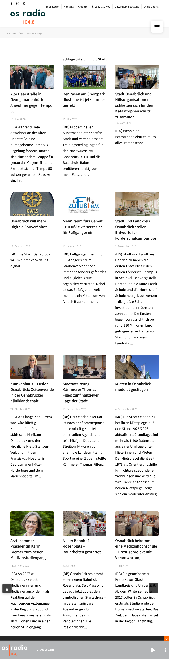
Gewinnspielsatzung (127, 7)
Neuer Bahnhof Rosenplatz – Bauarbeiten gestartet (82, 546)
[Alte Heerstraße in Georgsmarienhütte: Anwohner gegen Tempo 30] (32, 77)
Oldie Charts (151, 7)
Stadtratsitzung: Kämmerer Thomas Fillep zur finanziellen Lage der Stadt (81, 392)
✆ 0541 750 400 (101, 7)
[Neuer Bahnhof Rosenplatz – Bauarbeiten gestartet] (84, 523)
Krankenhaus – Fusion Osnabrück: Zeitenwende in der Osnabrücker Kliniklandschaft (32, 392)
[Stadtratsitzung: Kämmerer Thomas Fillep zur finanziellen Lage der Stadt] (84, 367)
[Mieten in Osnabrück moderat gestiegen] (137, 367)
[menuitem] (52, 6)
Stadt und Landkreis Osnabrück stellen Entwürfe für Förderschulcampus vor (135, 229)
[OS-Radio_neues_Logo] (27, 17)
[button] (153, 650)
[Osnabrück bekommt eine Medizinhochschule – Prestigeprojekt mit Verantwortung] (137, 523)
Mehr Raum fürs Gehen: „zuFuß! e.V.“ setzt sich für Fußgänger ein (83, 226)
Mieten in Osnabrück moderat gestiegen (133, 387)
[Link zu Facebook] (11, 3)
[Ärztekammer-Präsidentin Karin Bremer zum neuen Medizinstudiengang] (32, 523)
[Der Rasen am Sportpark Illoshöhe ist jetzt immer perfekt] (84, 77)
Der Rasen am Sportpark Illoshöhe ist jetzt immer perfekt (84, 99)
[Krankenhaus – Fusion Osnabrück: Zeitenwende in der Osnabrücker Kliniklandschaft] (32, 367)
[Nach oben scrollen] (153, 588)
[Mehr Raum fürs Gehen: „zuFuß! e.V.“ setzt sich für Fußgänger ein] (84, 204)
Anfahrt (82, 7)
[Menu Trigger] (157, 27)
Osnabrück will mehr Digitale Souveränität (28, 224)
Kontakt (69, 7)
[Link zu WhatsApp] (24, 3)
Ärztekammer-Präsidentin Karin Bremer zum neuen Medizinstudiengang (28, 549)
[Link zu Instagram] (18, 3)
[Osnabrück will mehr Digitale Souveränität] (32, 204)
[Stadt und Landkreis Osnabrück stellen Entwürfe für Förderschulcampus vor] (137, 204)
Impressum (52, 7)
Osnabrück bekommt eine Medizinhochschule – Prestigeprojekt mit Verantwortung (136, 549)
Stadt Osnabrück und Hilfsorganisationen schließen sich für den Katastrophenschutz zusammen (134, 105)
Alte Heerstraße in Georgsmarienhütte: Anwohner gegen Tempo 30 (31, 102)
